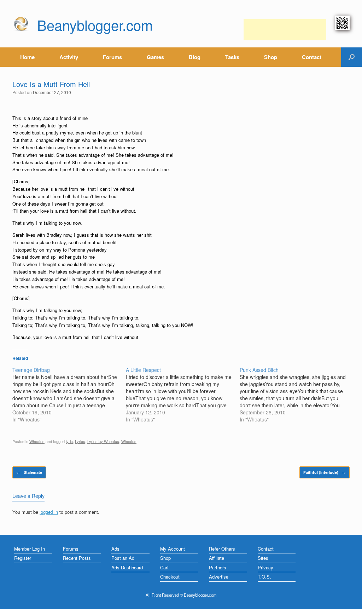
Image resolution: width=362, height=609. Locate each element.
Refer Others (222, 548)
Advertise (218, 576)
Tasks (232, 57)
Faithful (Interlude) (324, 472)
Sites (263, 558)
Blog (194, 57)
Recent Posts (77, 558)
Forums (112, 57)
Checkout (170, 576)
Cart (164, 567)
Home (27, 57)
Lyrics (80, 441)
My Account (172, 548)
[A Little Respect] (182, 394)
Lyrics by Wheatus (103, 441)
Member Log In (29, 548)
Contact (311, 57)
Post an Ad (122, 558)
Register (22, 558)
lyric (69, 441)
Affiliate (216, 558)
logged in (49, 512)
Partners (217, 567)
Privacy (265, 567)
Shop (270, 57)
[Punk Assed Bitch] (296, 394)
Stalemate (29, 472)
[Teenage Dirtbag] (69, 394)
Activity (68, 57)
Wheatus (37, 441)
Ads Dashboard (127, 567)
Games (155, 57)
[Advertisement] (285, 29)
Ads (115, 548)
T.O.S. (264, 576)
